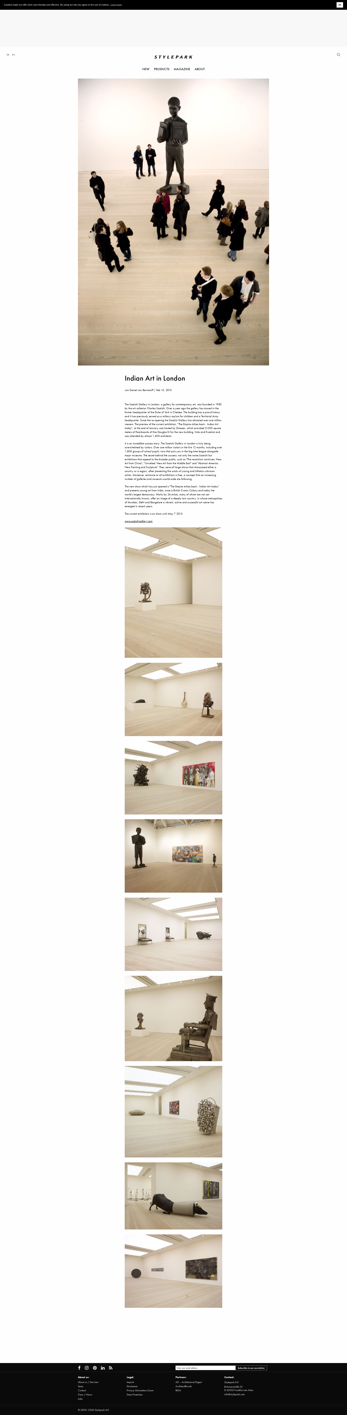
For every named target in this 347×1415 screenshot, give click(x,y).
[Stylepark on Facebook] (79, 1368)
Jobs (80, 1398)
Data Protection (135, 1394)
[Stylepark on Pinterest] (95, 1368)
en (13, 54)
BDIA (178, 1390)
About (200, 69)
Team (80, 1386)
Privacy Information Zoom (140, 1390)
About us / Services (88, 1382)
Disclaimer (132, 1386)
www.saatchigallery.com (138, 521)
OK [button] (339, 5)
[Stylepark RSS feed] (111, 1368)
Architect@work (184, 1386)
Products (162, 69)
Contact (82, 1390)
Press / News (85, 1394)
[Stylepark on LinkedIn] (103, 1368)
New (146, 69)
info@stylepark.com (234, 1394)
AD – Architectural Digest (189, 1382)
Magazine (182, 69)
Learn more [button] (116, 5)
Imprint (130, 1382)
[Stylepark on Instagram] (87, 1368)
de (8, 54)
